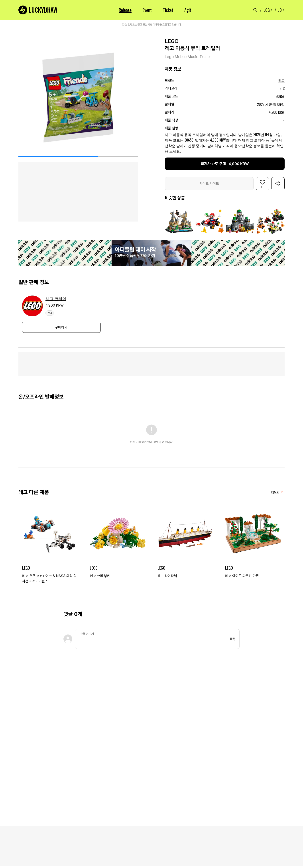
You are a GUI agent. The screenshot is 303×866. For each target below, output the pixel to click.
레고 (281, 81)
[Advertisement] (151, 364)
